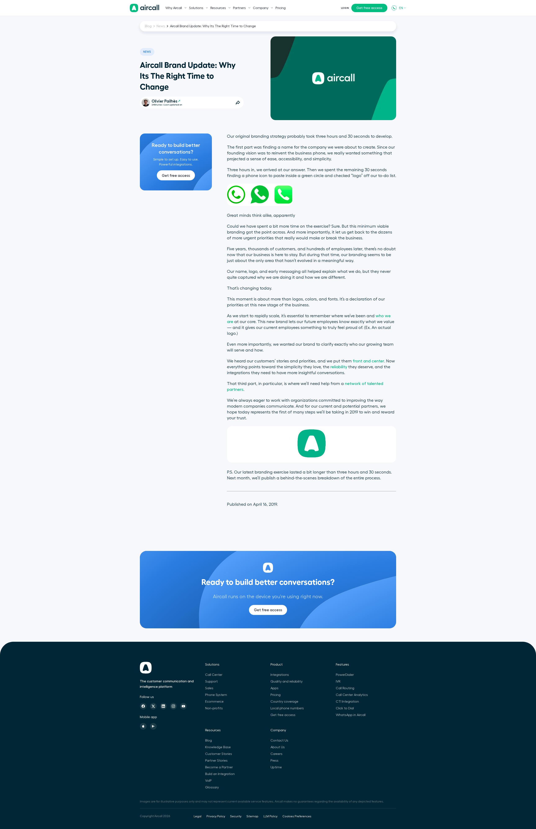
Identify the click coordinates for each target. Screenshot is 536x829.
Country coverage (284, 701)
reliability (338, 367)
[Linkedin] (163, 706)
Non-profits (214, 708)
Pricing (281, 8)
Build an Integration (220, 774)
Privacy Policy (215, 816)
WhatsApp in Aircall (351, 715)
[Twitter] (153, 706)
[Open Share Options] (237, 102)
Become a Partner (219, 767)
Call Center (213, 674)
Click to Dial (345, 708)
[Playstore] (153, 726)
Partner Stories (216, 760)
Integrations (280, 674)
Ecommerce (214, 701)
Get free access (369, 8)
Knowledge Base (218, 747)
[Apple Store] (143, 726)
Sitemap (252, 816)
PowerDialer (345, 674)
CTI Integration (347, 701)
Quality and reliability (287, 681)
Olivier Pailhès (164, 101)
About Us (278, 747)
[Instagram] (173, 706)
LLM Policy (270, 816)
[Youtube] (183, 706)
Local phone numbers (287, 708)
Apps (274, 688)
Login (345, 8)
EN (401, 8)
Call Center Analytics (352, 695)
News (161, 26)
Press (274, 760)
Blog (148, 26)
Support (211, 681)
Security (235, 816)
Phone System (216, 695)
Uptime (276, 767)
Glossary (212, 787)
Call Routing (345, 688)
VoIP (208, 780)
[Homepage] (144, 8)
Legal (197, 816)
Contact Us (279, 740)
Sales (209, 688)
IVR (338, 681)
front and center (368, 361)
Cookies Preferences (296, 816)
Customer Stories (218, 754)
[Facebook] (143, 706)
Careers (276, 754)
